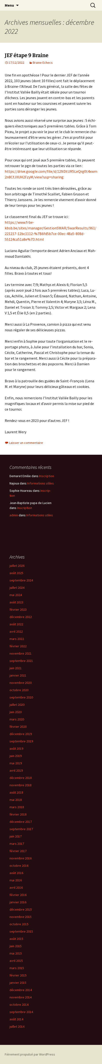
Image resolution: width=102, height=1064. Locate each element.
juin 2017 (15, 836)
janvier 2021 (17, 675)
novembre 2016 (20, 858)
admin (13, 515)
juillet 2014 (16, 1026)
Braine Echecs (43, 62)
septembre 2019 (21, 741)
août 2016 (16, 873)
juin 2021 (15, 668)
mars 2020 (16, 719)
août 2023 (16, 602)
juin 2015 (15, 946)
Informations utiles (40, 483)
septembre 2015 (21, 931)
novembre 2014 (20, 997)
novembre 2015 (20, 917)
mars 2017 (16, 843)
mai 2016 (15, 880)
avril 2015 (16, 961)
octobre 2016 (18, 865)
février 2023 (18, 609)
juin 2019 (15, 756)
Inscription (46, 476)
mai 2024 (15, 595)
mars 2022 (16, 639)
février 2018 (18, 814)
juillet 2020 (16, 704)
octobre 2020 (18, 690)
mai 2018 (15, 800)
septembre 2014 (21, 1012)
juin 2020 (15, 712)
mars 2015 (16, 968)
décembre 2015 (20, 909)
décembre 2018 (20, 778)
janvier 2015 (17, 982)
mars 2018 (16, 807)
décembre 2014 (20, 990)
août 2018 (16, 792)
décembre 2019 (20, 734)
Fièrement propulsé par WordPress (30, 1054)
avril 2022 (16, 631)
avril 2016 (16, 887)
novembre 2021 (20, 653)
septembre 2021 (21, 661)
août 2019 (16, 748)
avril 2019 (16, 770)
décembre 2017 (20, 822)
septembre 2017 (21, 829)
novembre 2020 (20, 683)
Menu (9, 5)
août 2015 (16, 939)
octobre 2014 (18, 1004)
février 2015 (18, 975)
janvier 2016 (17, 902)
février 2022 (18, 646)
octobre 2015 (18, 924)
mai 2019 (15, 763)
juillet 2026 (16, 566)
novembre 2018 (20, 785)
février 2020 (18, 726)
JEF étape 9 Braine (26, 55)
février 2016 (18, 895)
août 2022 (16, 624)
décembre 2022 (20, 617)
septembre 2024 (21, 580)
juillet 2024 (16, 587)
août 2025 (16, 573)
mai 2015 (15, 953)
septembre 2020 (21, 697)
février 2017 (18, 851)
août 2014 (16, 1019)
